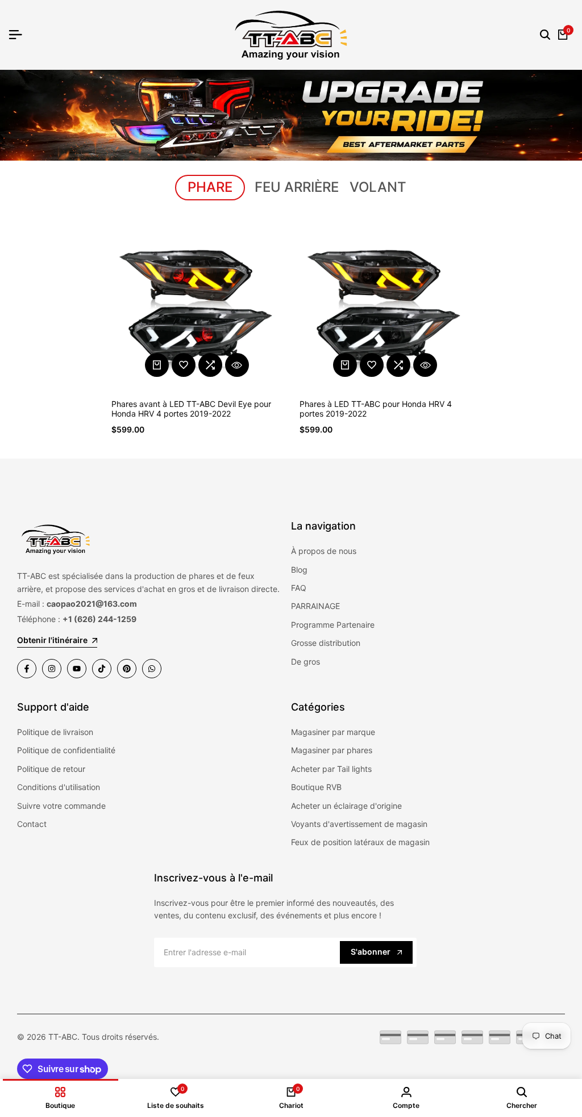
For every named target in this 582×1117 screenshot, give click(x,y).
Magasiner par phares (331, 750)
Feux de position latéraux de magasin (360, 842)
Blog (299, 569)
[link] (291, 115)
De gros (305, 661)
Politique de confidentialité (66, 750)
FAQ (298, 588)
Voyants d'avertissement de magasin (359, 824)
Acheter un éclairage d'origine (346, 806)
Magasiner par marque (333, 732)
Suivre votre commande (61, 806)
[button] (184, 365)
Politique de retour (51, 769)
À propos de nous (323, 551)
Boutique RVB (316, 787)
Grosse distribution (325, 643)
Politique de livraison (55, 732)
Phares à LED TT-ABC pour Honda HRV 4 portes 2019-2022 (376, 409)
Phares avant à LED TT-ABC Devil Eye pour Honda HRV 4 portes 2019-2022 (191, 409)
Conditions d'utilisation (58, 787)
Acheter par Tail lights (331, 769)
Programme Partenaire (333, 624)
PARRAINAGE (315, 606)
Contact (32, 824)
